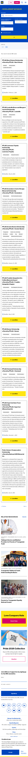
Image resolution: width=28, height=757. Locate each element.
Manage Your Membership (14, 718)
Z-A (6, 47)
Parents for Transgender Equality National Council (11, 601)
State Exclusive (7, 32)
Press (14, 732)
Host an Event (14, 736)
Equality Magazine (14, 723)
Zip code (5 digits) (8, 684)
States (2, 26)
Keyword (3, 12)
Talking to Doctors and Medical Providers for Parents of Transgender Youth (13, 542)
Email (5, 677)
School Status (18, 19)
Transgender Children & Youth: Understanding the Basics (10, 571)
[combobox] (7, 23)
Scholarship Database (12, 9)
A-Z (3, 47)
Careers (14, 727)
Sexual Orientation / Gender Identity (6, 20)
